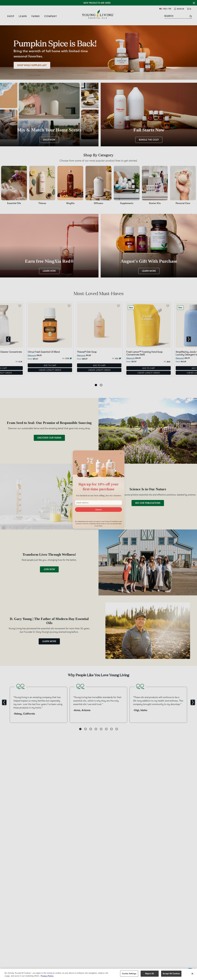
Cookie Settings (129, 973)
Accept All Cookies (171, 973)
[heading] (98, 487)
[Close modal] (121, 453)
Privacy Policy (47, 976)
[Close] (192, 973)
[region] (98, 974)
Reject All (149, 973)
